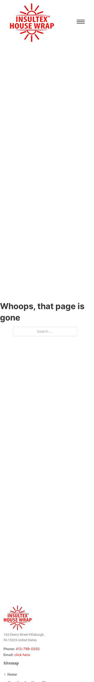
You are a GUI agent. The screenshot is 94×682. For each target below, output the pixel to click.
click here (22, 655)
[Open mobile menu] (81, 21)
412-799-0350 (27, 649)
